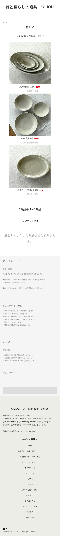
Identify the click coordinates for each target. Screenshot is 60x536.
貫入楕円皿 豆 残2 (27, 87)
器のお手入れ (30, 501)
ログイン (30, 484)
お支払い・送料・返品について (30, 451)
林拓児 (5, 22)
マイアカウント (30, 473)
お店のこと (30, 495)
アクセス (30, 512)
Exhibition (30, 517)
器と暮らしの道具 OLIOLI (30, 7)
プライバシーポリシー (29, 462)
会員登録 (30, 479)
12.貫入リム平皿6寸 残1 (28, 190)
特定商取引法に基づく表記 (30, 457)
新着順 (41, 36)
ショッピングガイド (30, 506)
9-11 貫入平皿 (27, 138)
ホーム (30, 445)
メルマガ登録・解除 (30, 490)
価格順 (32, 36)
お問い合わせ (30, 468)
